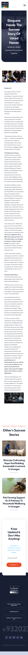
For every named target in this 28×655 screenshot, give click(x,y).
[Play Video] (14, 398)
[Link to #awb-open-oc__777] (24, 5)
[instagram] (14, 637)
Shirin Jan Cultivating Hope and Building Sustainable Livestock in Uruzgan (14, 465)
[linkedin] (21, 637)
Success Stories (14, 472)
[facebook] (6, 637)
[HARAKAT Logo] (5, 2)
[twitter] (10, 637)
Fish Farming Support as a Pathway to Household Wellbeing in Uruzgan (14, 502)
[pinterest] (17, 637)
